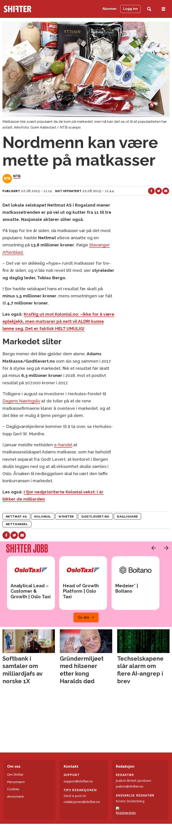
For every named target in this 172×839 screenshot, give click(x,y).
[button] (152, 548)
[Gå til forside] (26, 9)
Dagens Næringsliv (21, 400)
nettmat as (16, 516)
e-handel (63, 444)
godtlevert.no (95, 516)
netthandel (17, 524)
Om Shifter (15, 774)
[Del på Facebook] (151, 191)
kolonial (42, 516)
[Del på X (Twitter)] (158, 191)
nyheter (66, 516)
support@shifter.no (78, 781)
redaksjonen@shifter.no (82, 802)
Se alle (83, 617)
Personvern (16, 782)
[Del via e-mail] (165, 191)
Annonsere (15, 796)
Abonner (109, 9)
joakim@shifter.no (129, 786)
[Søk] (149, 9)
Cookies (13, 789)
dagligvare (127, 516)
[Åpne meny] (163, 9)
